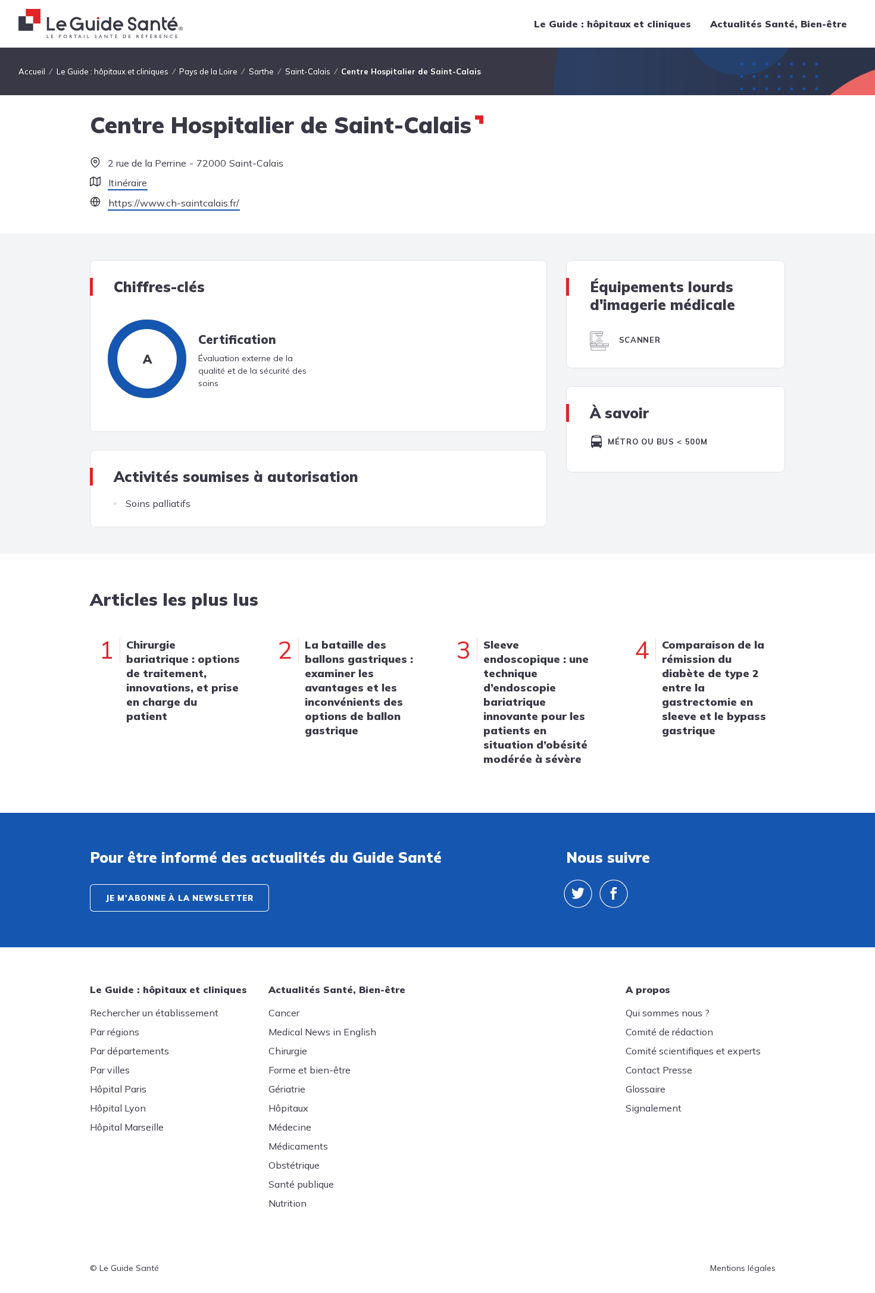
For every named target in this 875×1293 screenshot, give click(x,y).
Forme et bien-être (309, 1070)
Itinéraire (127, 183)
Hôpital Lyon (118, 1108)
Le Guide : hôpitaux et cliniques (612, 24)
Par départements (129, 1051)
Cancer (283, 1013)
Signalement (654, 1108)
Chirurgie (287, 1051)
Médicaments (298, 1146)
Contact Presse (659, 1070)
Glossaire (645, 1089)
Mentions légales (743, 1268)
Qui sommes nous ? (668, 1013)
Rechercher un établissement (154, 1013)
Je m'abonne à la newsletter (179, 898)
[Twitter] (578, 893)
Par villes (110, 1070)
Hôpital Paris (118, 1089)
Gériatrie (286, 1089)
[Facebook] (613, 893)
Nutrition (287, 1203)
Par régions (114, 1032)
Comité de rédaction (669, 1032)
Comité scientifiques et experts (693, 1051)
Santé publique (301, 1184)
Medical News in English (322, 1032)
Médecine (289, 1127)
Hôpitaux (288, 1108)
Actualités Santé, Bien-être (778, 24)
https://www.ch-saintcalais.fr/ (173, 203)
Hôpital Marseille (127, 1127)
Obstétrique (294, 1165)
